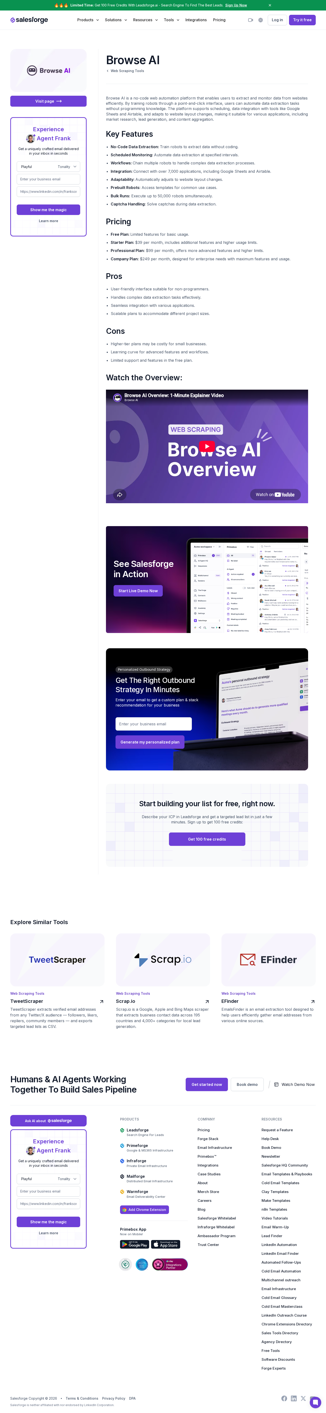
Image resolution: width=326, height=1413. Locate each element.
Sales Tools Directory (280, 1333)
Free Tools (271, 1350)
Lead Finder (272, 1236)
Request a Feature (277, 1130)
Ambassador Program (217, 1236)
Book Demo (271, 1147)
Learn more (48, 221)
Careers (204, 1200)
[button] (87, 19)
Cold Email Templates (280, 1183)
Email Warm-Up (275, 1227)
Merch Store (208, 1191)
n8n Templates (274, 1209)
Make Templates (276, 1200)
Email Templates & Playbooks (287, 1174)
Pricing (219, 19)
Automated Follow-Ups (281, 1262)
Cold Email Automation (281, 1271)
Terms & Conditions (82, 1398)
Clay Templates (275, 1191)
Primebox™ (207, 1156)
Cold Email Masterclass (282, 1306)
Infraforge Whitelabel (216, 1227)
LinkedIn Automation (279, 1244)
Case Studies (209, 1174)
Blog (201, 1209)
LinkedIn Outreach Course (284, 1315)
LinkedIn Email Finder (280, 1253)
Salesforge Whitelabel (217, 1218)
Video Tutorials (275, 1218)
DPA (132, 1398)
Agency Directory (277, 1342)
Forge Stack (208, 1138)
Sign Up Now (236, 5)
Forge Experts (274, 1368)
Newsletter (271, 1156)
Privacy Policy (113, 1398)
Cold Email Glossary (279, 1297)
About (203, 1183)
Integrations (196, 19)
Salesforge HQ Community (285, 1165)
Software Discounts (278, 1359)
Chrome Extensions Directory (287, 1324)
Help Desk (270, 1138)
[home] (29, 20)
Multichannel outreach (281, 1280)
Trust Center (208, 1244)
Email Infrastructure (215, 1147)
